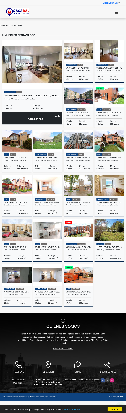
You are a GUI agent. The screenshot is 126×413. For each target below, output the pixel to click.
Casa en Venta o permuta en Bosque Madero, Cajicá (17, 158)
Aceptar (114, 409)
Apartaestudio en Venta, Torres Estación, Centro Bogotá (78, 158)
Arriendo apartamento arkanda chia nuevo (48, 202)
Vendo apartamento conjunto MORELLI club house (109, 68)
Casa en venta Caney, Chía (15, 247)
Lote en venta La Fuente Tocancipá (109, 247)
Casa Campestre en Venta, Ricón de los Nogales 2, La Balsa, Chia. (17, 202)
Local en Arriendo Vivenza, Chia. (78, 202)
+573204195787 (18, 379)
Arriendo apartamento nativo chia (78, 247)
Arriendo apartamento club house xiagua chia (48, 292)
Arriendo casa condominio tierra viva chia (109, 113)
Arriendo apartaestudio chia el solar (109, 202)
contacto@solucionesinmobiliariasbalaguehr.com (83, 379)
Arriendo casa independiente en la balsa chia (109, 158)
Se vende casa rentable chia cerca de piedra (48, 247)
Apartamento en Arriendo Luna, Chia (17, 292)
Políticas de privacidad (63, 349)
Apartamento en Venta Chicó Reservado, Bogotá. (78, 68)
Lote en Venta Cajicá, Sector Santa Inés (48, 158)
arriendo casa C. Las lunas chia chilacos (78, 292)
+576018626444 (18, 383)
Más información (72, 409)
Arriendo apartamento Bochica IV (78, 113)
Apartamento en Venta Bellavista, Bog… (32, 95)
